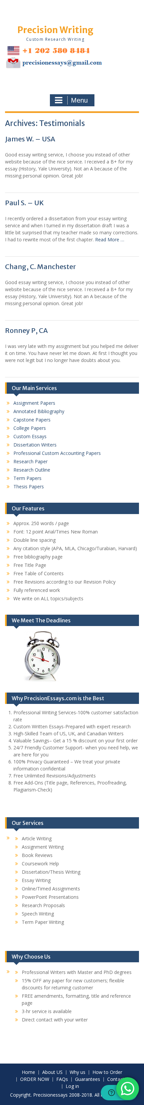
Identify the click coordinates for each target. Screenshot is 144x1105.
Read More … (109, 239)
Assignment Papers (34, 403)
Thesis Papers (28, 486)
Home (28, 1072)
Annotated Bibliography (38, 411)
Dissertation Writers (35, 445)
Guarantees (87, 1079)
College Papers (29, 428)
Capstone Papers (32, 419)
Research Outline (31, 470)
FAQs (62, 1079)
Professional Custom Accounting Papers (57, 453)
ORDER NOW (34, 1079)
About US (52, 1072)
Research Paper (30, 461)
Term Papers (27, 478)
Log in (72, 1086)
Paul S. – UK (24, 203)
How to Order (107, 1072)
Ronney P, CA (26, 330)
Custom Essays (30, 436)
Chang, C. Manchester (40, 266)
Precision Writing (55, 29)
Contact (115, 1079)
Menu (79, 100)
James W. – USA (30, 139)
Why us (77, 1072)
